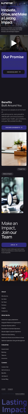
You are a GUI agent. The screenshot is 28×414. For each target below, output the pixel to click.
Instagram (10, 389)
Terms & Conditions (20, 393)
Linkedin (3, 389)
